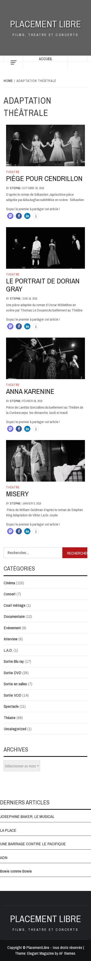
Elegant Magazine (40, 953)
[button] (10, 216)
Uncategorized (15, 728)
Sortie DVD (12, 672)
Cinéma (9, 582)
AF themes (67, 953)
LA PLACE (8, 830)
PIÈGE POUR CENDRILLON (44, 178)
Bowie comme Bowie (16, 871)
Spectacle (11, 706)
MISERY (17, 494)
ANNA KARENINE (30, 391)
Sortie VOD (12, 695)
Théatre (13, 172)
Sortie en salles (15, 683)
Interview (10, 639)
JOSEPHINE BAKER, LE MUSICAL (27, 816)
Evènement (12, 627)
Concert (10, 594)
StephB (15, 188)
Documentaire (14, 616)
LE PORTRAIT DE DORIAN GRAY (43, 285)
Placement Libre (45, 24)
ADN (3, 857)
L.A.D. (8, 650)
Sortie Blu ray (14, 661)
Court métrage (14, 605)
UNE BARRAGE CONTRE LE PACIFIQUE (33, 843)
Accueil (45, 58)
